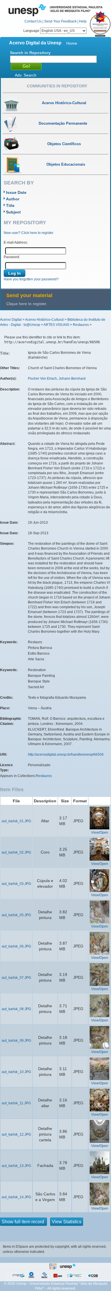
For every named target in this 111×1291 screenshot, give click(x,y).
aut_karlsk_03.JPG (16, 884)
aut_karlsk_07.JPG (16, 978)
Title (10, 205)
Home (71, 43)
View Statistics (66, 1221)
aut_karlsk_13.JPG (16, 1166)
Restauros (81, 325)
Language (31, 31)
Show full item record (23, 1221)
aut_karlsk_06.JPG (16, 946)
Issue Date (16, 192)
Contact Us (33, 21)
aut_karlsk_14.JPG (16, 1197)
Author (12, 199)
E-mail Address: (16, 242)
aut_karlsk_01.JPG (16, 821)
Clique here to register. (26, 303)
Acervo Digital (11, 320)
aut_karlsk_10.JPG (16, 1072)
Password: (12, 257)
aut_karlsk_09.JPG (16, 1041)
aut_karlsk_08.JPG (16, 1009)
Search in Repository (30, 52)
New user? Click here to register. (29, 233)
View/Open (99, 832)
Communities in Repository (57, 86)
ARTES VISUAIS (56, 325)
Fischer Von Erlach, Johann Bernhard (57, 379)
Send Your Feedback (60, 21)
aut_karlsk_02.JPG (16, 852)
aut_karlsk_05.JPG (16, 915)
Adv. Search (25, 75)
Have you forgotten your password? (31, 279)
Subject (13, 212)
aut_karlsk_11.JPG (16, 1103)
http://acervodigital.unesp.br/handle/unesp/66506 (66, 754)
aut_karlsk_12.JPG (16, 1134)
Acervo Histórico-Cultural (44, 320)
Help (83, 21)
